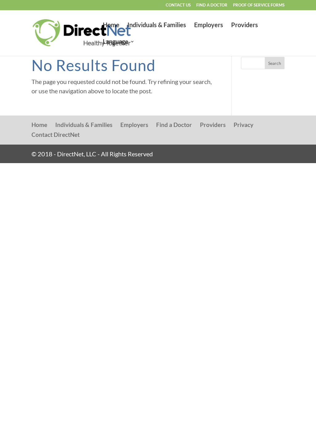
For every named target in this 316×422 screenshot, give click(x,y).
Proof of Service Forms (259, 5)
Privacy (243, 124)
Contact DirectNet (55, 134)
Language (115, 42)
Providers (244, 25)
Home (111, 25)
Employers (208, 25)
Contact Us (178, 5)
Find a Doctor (211, 5)
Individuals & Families (156, 25)
